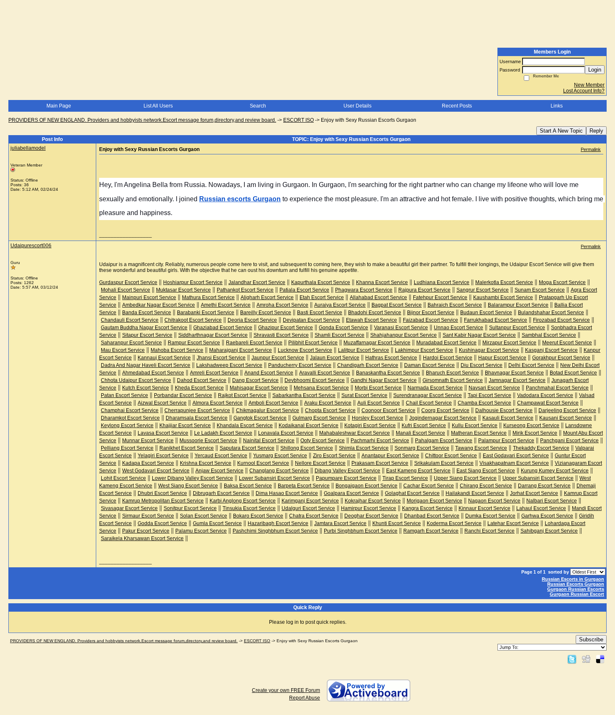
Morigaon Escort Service (434, 501)
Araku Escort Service (327, 403)
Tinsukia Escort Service (249, 508)
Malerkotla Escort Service (504, 282)
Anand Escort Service (268, 373)
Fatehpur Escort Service (440, 297)
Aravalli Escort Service (324, 373)
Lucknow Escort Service (305, 350)
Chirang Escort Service (486, 486)
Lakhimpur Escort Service (424, 350)
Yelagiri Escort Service (163, 456)
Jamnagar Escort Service (517, 380)
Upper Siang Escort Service (465, 478)
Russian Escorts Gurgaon (575, 584)
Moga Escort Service (562, 282)
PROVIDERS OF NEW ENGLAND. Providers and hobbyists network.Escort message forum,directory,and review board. (142, 120)
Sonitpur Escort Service (190, 508)
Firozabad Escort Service (561, 320)
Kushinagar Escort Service (489, 350)
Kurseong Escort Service (531, 425)
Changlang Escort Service (279, 471)
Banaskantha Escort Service (388, 373)
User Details (357, 106)
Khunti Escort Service (396, 523)
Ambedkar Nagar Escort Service (158, 305)
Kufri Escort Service (424, 425)
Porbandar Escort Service (183, 395)
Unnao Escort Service (458, 328)
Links (557, 106)
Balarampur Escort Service (518, 305)
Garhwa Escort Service (547, 516)
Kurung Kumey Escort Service (555, 471)
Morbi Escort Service (378, 388)
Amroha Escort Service (282, 305)
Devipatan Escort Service (311, 320)
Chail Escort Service (429, 403)
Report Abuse (304, 698)
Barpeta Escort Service (304, 486)
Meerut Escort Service (567, 343)
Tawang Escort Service (481, 448)
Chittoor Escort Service (451, 456)
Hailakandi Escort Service (475, 493)
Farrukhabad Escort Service (495, 320)
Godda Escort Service (162, 523)
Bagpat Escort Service (397, 305)
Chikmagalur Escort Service (267, 410)
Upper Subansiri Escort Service (538, 478)
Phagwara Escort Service (363, 290)
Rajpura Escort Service (424, 290)
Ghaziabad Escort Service (222, 328)
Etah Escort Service (322, 297)
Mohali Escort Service (125, 290)
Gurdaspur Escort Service (128, 282)
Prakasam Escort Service (379, 463)
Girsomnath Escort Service (453, 380)
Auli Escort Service (378, 403)
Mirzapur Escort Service (509, 343)
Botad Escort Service (573, 373)
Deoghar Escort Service (371, 516)
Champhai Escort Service (130, 410)
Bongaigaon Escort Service (366, 486)
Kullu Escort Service (474, 425)
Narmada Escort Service (435, 388)
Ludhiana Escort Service (441, 282)
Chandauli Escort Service (130, 320)
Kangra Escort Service (427, 508)
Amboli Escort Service (273, 403)
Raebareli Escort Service (254, 343)
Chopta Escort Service (330, 410)
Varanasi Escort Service (401, 328)
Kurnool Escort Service (263, 463)
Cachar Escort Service (428, 486)
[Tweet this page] (572, 659)
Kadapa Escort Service (148, 463)
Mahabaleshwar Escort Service (354, 433)
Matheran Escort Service (479, 433)
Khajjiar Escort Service (185, 425)
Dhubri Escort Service (162, 493)
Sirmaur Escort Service (148, 516)
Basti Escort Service (319, 312)
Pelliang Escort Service (127, 448)
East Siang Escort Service (485, 471)
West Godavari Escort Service (156, 471)
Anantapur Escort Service (390, 456)
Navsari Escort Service (494, 388)
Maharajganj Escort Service (240, 350)
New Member (589, 85)
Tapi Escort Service (489, 395)
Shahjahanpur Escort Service (403, 335)
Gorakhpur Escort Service (561, 358)
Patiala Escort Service (304, 290)
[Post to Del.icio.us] (600, 659)
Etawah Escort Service (371, 320)
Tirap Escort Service (405, 478)
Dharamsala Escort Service (197, 418)
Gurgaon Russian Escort (577, 594)
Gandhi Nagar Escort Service (384, 380)
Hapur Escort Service (502, 358)
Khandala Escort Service (245, 425)
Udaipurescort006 (30, 246)
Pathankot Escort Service (245, 290)
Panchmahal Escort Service (557, 388)
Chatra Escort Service (313, 516)
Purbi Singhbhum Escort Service (360, 531)
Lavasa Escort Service (163, 433)
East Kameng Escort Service (418, 471)
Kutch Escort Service (145, 388)
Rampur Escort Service (194, 343)
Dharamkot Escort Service (130, 418)
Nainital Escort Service (269, 440)
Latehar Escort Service (513, 523)
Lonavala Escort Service (285, 433)
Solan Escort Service (203, 516)
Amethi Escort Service (226, 305)
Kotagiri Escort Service (370, 425)
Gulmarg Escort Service (319, 418)
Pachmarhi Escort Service (380, 440)
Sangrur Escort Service (482, 290)
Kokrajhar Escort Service (373, 501)
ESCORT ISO (298, 120)
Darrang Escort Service (544, 486)
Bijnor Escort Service (430, 312)
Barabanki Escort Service (205, 312)
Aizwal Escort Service (162, 403)
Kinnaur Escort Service (484, 508)
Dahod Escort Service (201, 380)
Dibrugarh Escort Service (221, 493)
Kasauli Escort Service (507, 418)
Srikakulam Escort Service (444, 463)
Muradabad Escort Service (446, 343)
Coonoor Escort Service (388, 410)
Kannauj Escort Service (164, 358)
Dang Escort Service (255, 380)
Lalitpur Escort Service (363, 350)
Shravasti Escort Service (281, 335)
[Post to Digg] (586, 659)
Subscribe (591, 639)
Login (594, 70)
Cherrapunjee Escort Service (197, 410)
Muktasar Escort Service (183, 290)
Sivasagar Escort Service (129, 508)
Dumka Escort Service (490, 516)
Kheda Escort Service (199, 388)
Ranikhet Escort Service (186, 448)
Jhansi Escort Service (221, 358)
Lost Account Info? (584, 91)
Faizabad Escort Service (430, 320)
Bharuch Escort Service (452, 373)
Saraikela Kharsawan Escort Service (142, 538)
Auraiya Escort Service (340, 305)
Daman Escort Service (429, 365)
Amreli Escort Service (214, 373)
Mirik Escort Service (534, 433)
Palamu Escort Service (201, 531)
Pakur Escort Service (145, 531)
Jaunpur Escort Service (277, 358)
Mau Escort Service (123, 350)
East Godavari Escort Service (516, 456)
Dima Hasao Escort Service (287, 493)
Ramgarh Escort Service (431, 531)
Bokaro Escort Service (258, 516)
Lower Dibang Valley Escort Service (192, 478)
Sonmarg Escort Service (422, 448)
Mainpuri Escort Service (149, 297)
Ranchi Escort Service (489, 531)
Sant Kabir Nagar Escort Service (479, 335)
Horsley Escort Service (377, 418)
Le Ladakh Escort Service (223, 433)
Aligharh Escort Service (267, 297)
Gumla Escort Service (217, 523)
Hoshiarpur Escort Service (193, 282)
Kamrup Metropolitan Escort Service (163, 501)
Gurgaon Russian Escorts (575, 589)
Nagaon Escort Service (494, 501)
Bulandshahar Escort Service (551, 312)
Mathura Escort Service (208, 297)
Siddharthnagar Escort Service (213, 335)
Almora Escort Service (217, 403)
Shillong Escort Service (306, 448)
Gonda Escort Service (343, 328)
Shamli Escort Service (339, 335)
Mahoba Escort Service (177, 350)
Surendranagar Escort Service (427, 395)
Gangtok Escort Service (260, 418)
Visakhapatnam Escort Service (514, 463)
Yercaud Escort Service (221, 456)
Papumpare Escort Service (346, 478)
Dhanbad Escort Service (431, 516)
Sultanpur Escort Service (517, 328)
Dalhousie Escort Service (504, 410)
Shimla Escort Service (364, 448)
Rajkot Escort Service (242, 395)
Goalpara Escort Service (351, 493)
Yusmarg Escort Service (280, 456)
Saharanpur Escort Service (131, 343)
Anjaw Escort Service (219, 471)
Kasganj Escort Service (551, 350)
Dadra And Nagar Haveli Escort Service (145, 365)
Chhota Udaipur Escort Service (136, 380)
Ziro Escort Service (334, 456)
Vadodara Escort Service (545, 395)
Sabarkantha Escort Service (304, 395)
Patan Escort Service (124, 395)
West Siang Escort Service (188, 486)
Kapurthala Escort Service (320, 282)
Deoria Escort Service (252, 320)
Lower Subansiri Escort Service (274, 478)
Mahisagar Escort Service (259, 388)
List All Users (158, 106)
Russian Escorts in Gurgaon (573, 579)
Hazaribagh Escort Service (278, 523)
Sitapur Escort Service (147, 335)
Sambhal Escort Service (549, 335)
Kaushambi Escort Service (503, 297)
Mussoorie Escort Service (208, 440)
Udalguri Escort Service (308, 508)
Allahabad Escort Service (378, 297)
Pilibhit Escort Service (313, 343)
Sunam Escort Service (540, 290)
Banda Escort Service (146, 312)
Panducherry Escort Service (299, 365)
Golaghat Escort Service (412, 493)
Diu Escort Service (481, 365)
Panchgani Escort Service (569, 440)
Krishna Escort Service (205, 463)
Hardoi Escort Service (447, 358)
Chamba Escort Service (484, 403)
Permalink (591, 149)
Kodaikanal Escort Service (308, 425)
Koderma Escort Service (454, 523)
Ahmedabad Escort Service (153, 373)
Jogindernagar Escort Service (443, 418)
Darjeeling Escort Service (567, 410)
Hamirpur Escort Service (368, 508)
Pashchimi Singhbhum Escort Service (275, 531)
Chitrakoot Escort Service (193, 320)
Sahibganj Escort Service (549, 531)
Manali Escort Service (420, 433)
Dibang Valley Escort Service (347, 471)
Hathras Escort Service (391, 358)
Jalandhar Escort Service (256, 282)
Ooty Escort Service (322, 440)
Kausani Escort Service (565, 418)
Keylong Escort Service (127, 425)
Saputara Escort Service (247, 448)
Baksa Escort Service (248, 486)
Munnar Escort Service (148, 440)
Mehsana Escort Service (321, 388)
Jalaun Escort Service (334, 358)
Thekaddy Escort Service (541, 448)
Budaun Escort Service (486, 312)
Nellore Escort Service (320, 463)
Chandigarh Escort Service (367, 365)
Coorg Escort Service (445, 410)
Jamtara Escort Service (340, 523)
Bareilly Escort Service (265, 312)
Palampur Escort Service (506, 440)
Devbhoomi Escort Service (314, 380)
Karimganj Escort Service (310, 501)
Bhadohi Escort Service (374, 312)
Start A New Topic (561, 131)
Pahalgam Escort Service (443, 440)
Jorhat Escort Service (534, 493)
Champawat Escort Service (548, 403)
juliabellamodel (28, 148)
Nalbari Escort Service (551, 501)
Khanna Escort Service (382, 282)
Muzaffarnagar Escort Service (376, 343)
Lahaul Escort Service (541, 508)
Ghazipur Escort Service (285, 328)
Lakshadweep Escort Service (229, 365)
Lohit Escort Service (123, 478)
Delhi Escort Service (531, 365)
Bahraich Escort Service (455, 305)
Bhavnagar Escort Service (514, 373)
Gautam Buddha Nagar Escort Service (144, 328)
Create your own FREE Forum (286, 690)
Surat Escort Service (364, 395)
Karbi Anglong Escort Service (243, 501)
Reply (596, 131)
